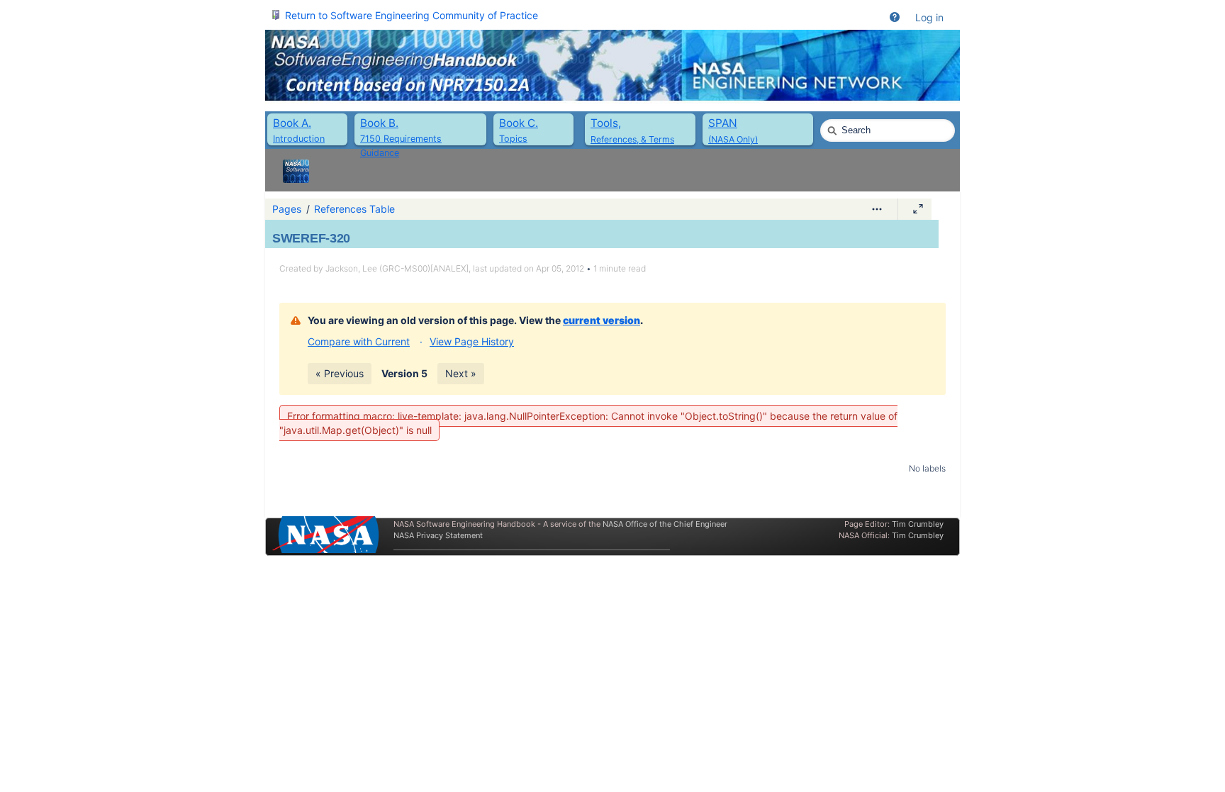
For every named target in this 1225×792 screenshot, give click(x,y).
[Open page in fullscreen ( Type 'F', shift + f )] (918, 209)
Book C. (518, 123)
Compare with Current (359, 341)
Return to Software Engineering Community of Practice (411, 15)
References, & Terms (632, 139)
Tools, (606, 123)
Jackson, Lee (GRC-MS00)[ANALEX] (397, 268)
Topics (513, 138)
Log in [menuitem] (929, 17)
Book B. (379, 123)
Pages (286, 209)
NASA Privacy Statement (438, 535)
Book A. (292, 123)
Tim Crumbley (918, 524)
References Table (354, 209)
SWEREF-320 (311, 238)
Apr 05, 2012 (560, 268)
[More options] (876, 209)
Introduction (299, 138)
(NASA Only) (733, 139)
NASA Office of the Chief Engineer (665, 524)
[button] (894, 18)
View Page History (472, 341)
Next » (460, 373)
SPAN (722, 123)
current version (601, 320)
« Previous (339, 373)
